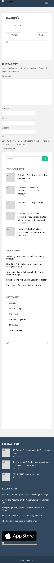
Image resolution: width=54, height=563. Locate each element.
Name (5, 108)
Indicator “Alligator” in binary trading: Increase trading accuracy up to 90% (32, 232)
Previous (14, 35)
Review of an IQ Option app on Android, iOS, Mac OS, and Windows (31, 190)
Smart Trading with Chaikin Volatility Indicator (26, 279)
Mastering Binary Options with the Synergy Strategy (25, 257)
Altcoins (12, 303)
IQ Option (24, 25)
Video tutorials (15, 330)
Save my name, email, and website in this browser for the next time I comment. (26, 142)
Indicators (13, 314)
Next (41, 35)
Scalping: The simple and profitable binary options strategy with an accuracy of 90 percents (32, 216)
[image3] (27, 48)
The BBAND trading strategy (30, 202)
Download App (16, 308)
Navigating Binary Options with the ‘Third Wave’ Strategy (24, 273)
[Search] (45, 158)
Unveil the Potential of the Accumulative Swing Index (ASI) (24, 265)
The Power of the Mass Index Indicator (23, 285)
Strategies (13, 325)
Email (5, 118)
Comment (7, 76)
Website (5, 127)
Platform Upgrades (17, 319)
